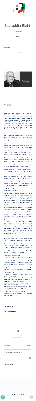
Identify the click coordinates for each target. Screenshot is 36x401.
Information (10, 301)
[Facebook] (12, 394)
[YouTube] (17, 394)
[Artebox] (18, 10)
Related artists (11, 311)
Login (29, 345)
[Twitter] (15, 394)
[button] (18, 301)
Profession (10, 306)
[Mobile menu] (33, 3)
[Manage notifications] (31, 396)
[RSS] (24, 394)
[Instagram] (20, 394)
